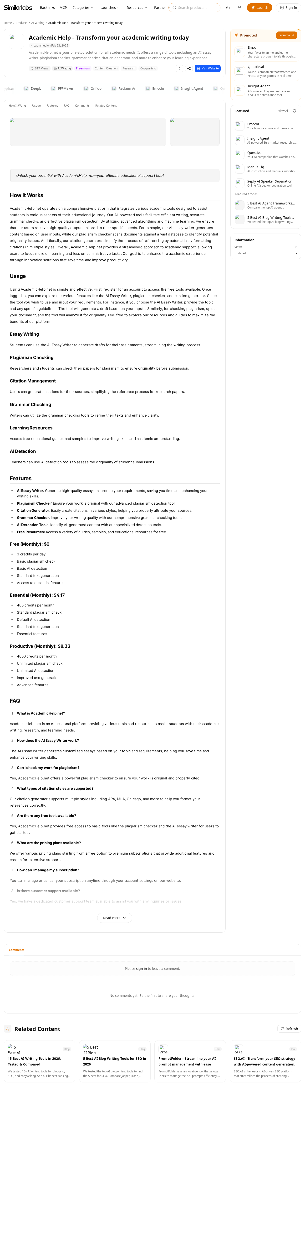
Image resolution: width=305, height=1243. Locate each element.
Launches (108, 7)
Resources (135, 7)
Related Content (106, 106)
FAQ (66, 106)
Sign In (291, 7)
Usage (36, 106)
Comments (82, 106)
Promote (284, 35)
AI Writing (37, 23)
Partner (160, 7)
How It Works (17, 106)
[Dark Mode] (228, 7)
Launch (262, 7)
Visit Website (210, 68)
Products (21, 23)
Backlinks (47, 7)
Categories (81, 7)
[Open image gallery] (88, 132)
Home (8, 23)
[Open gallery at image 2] (195, 132)
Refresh (292, 1028)
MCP (63, 7)
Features (52, 106)
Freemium (83, 68)
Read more (112, 917)
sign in (141, 968)
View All (283, 111)
